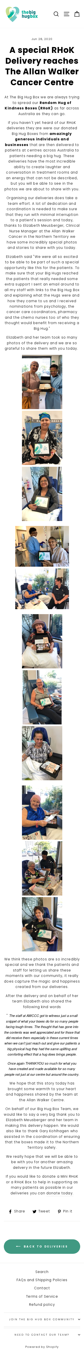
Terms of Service (42, 1296)
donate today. (59, 1193)
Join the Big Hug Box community (42, 1319)
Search (42, 1271)
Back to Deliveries (45, 1246)
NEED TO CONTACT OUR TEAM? (42, 1335)
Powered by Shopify (42, 1347)
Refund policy (42, 1304)
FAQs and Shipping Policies (42, 1280)
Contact (42, 1288)
